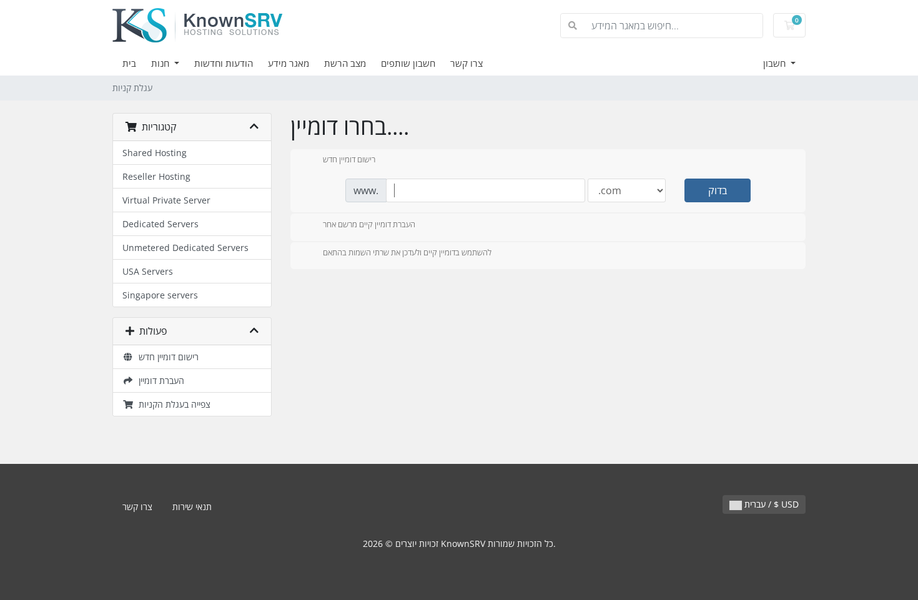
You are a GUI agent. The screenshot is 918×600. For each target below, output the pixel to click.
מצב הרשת (345, 63)
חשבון (775, 63)
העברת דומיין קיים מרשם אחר (369, 224)
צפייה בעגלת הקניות (172, 404)
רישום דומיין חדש (166, 357)
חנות (161, 63)
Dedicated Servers (160, 224)
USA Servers (147, 271)
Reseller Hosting (156, 176)
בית (129, 63)
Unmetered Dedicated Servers (185, 247)
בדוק (717, 190)
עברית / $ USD (770, 504)
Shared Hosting (154, 153)
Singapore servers (160, 295)
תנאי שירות (192, 507)
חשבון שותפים (408, 63)
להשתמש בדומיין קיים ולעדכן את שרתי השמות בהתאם (407, 252)
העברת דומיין (159, 380)
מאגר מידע (288, 63)
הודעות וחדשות (223, 63)
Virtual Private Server (166, 200)
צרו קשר (466, 63)
